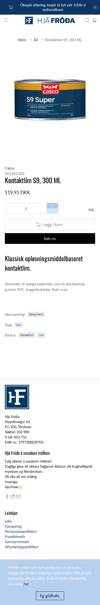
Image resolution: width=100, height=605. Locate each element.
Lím (18, 324)
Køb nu (50, 238)
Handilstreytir (15, 537)
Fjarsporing (13, 526)
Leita (8, 521)
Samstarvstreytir (17, 542)
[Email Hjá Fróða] (18, 497)
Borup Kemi (36, 314)
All (35, 40)
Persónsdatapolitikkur (21, 531)
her (26, 584)
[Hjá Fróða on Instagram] (12, 497)
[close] (95, 7)
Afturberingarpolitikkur (22, 547)
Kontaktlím (26, 335)
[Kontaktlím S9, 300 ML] (50, 102)
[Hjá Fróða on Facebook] (7, 497)
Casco (10, 168)
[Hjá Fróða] (50, 21)
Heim (22, 40)
